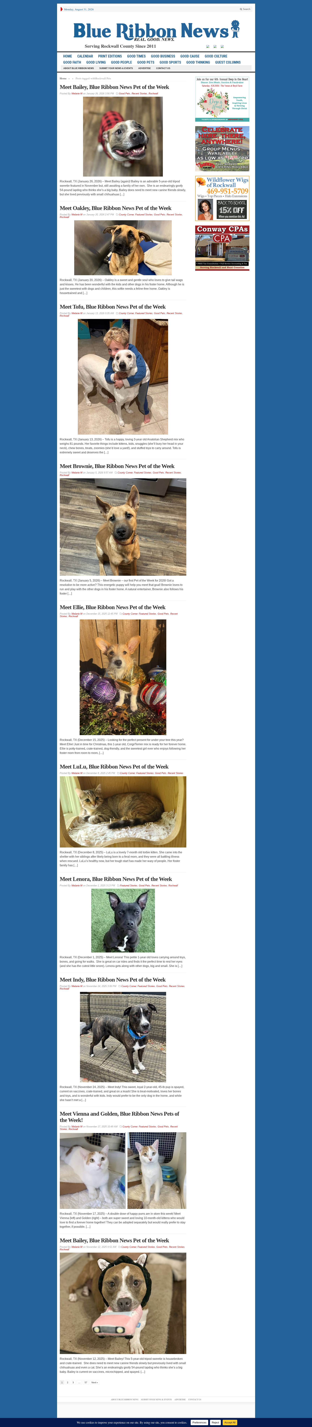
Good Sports (170, 62)
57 (86, 1382)
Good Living (96, 62)
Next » (95, 1382)
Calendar (85, 56)
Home (63, 78)
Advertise (144, 68)
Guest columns (228, 62)
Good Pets (145, 62)
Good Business (163, 56)
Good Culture (216, 56)
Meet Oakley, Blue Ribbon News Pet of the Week (115, 208)
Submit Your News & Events (116, 68)
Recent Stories (139, 93)
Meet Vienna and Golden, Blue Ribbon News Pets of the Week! (119, 1116)
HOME (67, 56)
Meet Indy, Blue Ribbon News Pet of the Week (113, 979)
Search (246, 9)
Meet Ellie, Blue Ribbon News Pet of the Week (112, 607)
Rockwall (153, 93)
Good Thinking (198, 62)
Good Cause (190, 56)
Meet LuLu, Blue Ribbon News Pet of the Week (114, 766)
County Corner (126, 214)
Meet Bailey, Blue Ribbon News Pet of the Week (114, 87)
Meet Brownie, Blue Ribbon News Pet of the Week (117, 466)
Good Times (136, 56)
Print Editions (110, 56)
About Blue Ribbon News (78, 68)
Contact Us (163, 68)
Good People (121, 62)
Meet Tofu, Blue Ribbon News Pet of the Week (113, 306)
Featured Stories (144, 214)
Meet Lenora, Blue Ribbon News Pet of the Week (116, 879)
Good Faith (72, 62)
